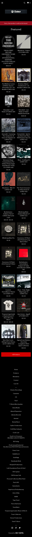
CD (16, 397)
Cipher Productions (16, 425)
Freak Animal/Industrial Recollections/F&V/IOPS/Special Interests (16, 446)
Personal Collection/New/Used (16, 479)
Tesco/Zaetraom (16, 503)
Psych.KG (16, 482)
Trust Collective (16, 514)
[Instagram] (12, 528)
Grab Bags (16, 457)
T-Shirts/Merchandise (16, 404)
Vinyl (16, 400)
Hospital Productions (16, 464)
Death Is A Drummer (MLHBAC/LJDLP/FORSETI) (16, 437)
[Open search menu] (24, 2)
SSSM (16, 496)
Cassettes (16, 393)
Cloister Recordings (16, 390)
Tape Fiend (16, 500)
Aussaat (16, 418)
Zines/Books (16, 408)
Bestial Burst (16, 422)
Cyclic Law (16, 432)
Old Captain (16, 472)
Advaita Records (16, 415)
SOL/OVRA (16, 493)
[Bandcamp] (20, 528)
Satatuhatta (16, 486)
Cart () (16, 384)
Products (16, 373)
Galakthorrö (16, 454)
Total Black (16, 507)
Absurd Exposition (16, 411)
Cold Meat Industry (16, 429)
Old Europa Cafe (16, 475)
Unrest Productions (16, 518)
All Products (16, 354)
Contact (16, 380)
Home (16, 369)
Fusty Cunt (16, 450)
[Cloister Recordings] (16, 11)
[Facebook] (16, 528)
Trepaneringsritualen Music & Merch (16, 511)
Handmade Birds (16, 461)
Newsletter (16, 376)
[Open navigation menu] (2, 2)
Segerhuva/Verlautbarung (16, 489)
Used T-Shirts (16, 521)
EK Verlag (16, 441)
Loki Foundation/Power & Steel (16, 468)
